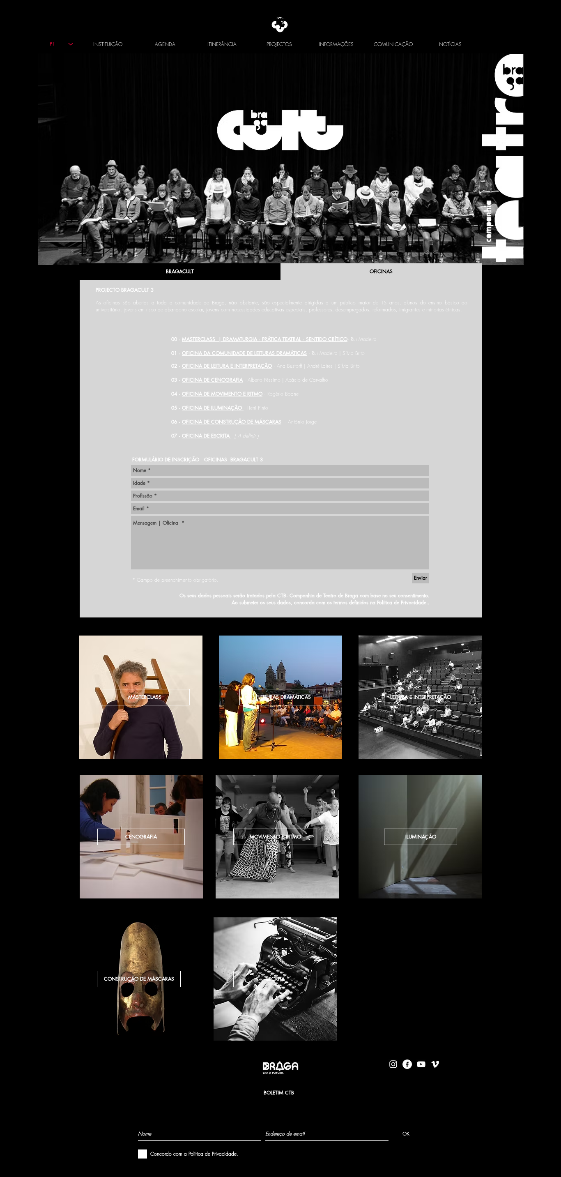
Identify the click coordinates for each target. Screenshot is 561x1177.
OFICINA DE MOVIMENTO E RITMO (222, 393)
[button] (420, 837)
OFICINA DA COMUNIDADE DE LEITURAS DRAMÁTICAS (244, 353)
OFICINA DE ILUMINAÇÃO (213, 407)
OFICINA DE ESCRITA (206, 435)
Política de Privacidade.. (403, 602)
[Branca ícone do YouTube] (421, 1064)
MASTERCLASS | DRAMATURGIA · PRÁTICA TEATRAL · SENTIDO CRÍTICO (264, 339)
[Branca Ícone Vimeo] (435, 1064)
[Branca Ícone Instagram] (393, 1064)
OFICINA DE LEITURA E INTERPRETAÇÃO (227, 365)
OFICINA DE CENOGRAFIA (212, 379)
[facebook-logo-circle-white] (407, 1064)
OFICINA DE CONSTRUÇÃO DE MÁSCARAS (231, 421)
